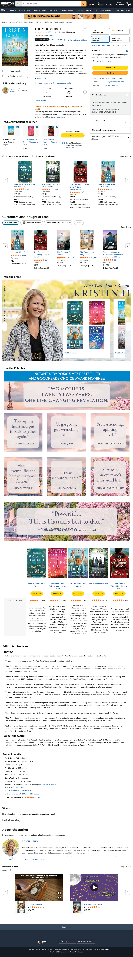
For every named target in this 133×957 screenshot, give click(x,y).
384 (115, 260)
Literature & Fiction (15, 22)
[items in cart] (129, 4)
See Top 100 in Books (47, 785)
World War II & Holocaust (63, 22)
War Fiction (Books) (19, 787)
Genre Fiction (28, 22)
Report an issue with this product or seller (55, 83)
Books (116, 10)
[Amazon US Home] (42, 942)
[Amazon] (7, 4)
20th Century (48, 22)
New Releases (67, 10)
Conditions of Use (34, 949)
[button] (4, 10)
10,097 (94, 258)
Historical (38, 22)
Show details (70, 147)
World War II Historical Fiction (23, 790)
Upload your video (11, 820)
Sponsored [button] (5, 870)
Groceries (79, 10)
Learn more (62, 117)
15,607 (48, 260)
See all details (40, 101)
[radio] (100, 31)
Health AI (12, 10)
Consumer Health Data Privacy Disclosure (69, 949)
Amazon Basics (40, 10)
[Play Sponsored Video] (94, 887)
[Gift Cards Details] (130, 10)
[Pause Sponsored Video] (59, 893)
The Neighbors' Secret (93, 904)
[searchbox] (51, 3)
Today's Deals (105, 10)
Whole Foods (91, 10)
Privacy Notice (47, 949)
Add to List (100, 121)
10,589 (71, 258)
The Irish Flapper (35, 904)
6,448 (24, 255)
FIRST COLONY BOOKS (113, 78)
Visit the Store (70, 353)
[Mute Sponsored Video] (59, 898)
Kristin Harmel (43, 32)
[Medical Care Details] (31, 10)
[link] (31, 131)
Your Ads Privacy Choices (95, 949)
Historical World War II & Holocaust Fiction (28, 794)
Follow (25, 90)
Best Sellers (53, 10)
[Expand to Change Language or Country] (74, 942)
